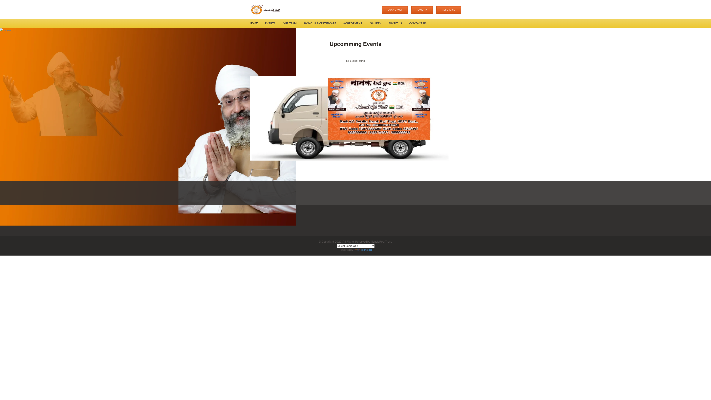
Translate (367, 249)
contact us (417, 23)
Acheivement (352, 23)
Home (254, 23)
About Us (395, 23)
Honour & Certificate (320, 23)
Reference (449, 10)
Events (270, 23)
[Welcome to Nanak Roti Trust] (265, 9)
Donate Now (395, 10)
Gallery (375, 23)
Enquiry (422, 10)
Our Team (290, 23)
